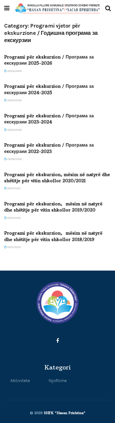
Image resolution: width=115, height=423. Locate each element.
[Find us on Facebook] (57, 341)
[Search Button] (108, 8)
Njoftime (58, 380)
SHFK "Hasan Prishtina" (64, 413)
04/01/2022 (14, 188)
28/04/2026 (14, 71)
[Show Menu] (6, 8)
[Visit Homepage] (57, 8)
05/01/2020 (14, 218)
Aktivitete (20, 380)
